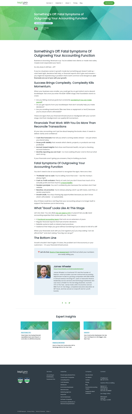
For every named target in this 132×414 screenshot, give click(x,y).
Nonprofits (63, 394)
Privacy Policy (30, 411)
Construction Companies (67, 377)
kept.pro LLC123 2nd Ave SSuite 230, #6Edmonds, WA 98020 (105, 388)
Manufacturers (65, 389)
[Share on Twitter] (69, 303)
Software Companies (66, 399)
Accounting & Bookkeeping (43, 23)
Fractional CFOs (51, 379)
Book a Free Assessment (59, 252)
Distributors (64, 384)
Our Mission (88, 377)
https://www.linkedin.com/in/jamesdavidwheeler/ (69, 269)
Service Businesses (66, 397)
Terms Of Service (40, 411)
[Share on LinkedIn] (65, 303)
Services (48, 3)
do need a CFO (63, 213)
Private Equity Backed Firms (68, 375)
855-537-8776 (104, 380)
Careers (87, 380)
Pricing (75, 3)
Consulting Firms (65, 380)
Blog (81, 3)
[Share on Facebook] (62, 303)
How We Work (89, 375)
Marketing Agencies (66, 392)
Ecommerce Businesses (67, 387)
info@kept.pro (104, 378)
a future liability (66, 183)
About (67, 3)
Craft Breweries (65, 382)
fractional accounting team (48, 219)
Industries (58, 3)
